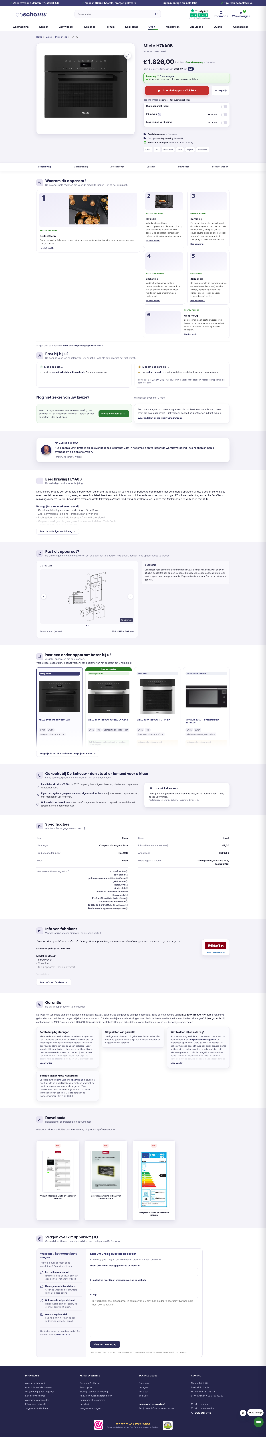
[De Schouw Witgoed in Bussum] (31, 14)
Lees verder (46, 1063)
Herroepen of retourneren (92, 1400)
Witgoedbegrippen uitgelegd (39, 1391)
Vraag (93, 1294)
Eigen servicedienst (35, 1395)
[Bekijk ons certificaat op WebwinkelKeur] (98, 1425)
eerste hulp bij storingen (52, 1059)
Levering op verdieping (181, 122)
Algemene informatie (35, 1383)
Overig (218, 26)
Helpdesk (84, 1404)
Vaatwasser (66, 26)
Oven (151, 26)
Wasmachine (21, 26)
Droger (43, 26)
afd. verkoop (201, 1404)
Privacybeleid (144, 1352)
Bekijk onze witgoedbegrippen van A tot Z (83, 345)
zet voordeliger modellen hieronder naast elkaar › (192, 372)
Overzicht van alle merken (38, 1387)
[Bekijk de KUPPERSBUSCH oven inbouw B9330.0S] (206, 696)
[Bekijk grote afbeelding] (127, 55)
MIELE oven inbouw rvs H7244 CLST (108, 719)
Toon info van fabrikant (52, 982)
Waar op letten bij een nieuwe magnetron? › (160, 418)
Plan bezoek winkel (241, 2)
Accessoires (240, 26)
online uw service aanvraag (69, 1080)
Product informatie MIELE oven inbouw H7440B (58, 1197)
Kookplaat (131, 26)
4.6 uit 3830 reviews (199, 18)
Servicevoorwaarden (163, 1352)
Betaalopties (86, 1387)
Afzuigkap (196, 26)
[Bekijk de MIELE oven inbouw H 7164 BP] (157, 696)
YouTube (143, 1395)
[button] (159, 114)
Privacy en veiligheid (35, 1404)
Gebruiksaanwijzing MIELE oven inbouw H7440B (106, 1197)
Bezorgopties (151, 100)
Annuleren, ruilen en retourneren (96, 1395)
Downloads (183, 166)
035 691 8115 (158, 380)
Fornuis (110, 26)
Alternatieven (117, 166)
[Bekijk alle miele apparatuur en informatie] (216, 947)
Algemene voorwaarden (37, 1400)
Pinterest (143, 1391)
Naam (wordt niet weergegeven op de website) (115, 1265)
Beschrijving (44, 166)
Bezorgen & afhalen (89, 1383)
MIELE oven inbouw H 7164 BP (153, 719)
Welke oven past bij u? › (114, 413)
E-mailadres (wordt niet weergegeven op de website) (118, 1280)
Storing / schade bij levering (94, 1391)
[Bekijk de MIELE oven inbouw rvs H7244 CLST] (108, 696)
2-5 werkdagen (165, 76)
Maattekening (81, 166)
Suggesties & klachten (36, 1408)
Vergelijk (222, 90)
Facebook (144, 1383)
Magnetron (172, 26)
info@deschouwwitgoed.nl (202, 1039)
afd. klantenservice (204, 1408)
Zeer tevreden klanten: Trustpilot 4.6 (36, 2)
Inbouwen (181, 114)
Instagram (144, 1387)
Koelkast (89, 26)
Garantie (151, 166)
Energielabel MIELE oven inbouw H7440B (154, 1213)
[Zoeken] (156, 14)
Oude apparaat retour (157, 106)
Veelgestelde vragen (90, 1408)
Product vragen (220, 166)
